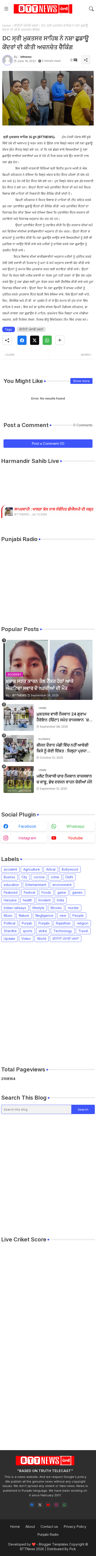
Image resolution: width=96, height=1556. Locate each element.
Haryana (10, 900)
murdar (73, 908)
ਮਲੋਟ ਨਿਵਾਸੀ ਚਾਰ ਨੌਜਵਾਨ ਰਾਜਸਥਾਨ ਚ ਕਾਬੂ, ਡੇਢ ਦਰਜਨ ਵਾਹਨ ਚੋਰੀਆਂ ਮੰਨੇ (64, 779)
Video (26, 939)
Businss (9, 877)
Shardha (10, 931)
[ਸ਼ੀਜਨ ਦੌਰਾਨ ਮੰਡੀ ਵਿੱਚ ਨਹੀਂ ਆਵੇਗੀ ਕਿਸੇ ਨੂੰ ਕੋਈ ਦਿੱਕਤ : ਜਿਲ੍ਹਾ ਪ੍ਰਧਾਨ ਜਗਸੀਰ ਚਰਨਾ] (18, 748)
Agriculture (31, 869)
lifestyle (38, 908)
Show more (81, 381)
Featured (10, 892)
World (41, 939)
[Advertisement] (48, 1004)
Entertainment (35, 885)
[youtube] (48, 1505)
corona (39, 877)
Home (6, 25)
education (11, 885)
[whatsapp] (64, 1505)
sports (27, 931)
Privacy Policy (75, 1526)
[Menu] (6, 9)
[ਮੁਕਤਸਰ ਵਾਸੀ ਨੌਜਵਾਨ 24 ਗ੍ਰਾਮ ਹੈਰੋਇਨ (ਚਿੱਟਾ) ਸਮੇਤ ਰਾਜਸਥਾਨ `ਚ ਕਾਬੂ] (18, 717)
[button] (91, 9)
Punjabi (44, 923)
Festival (29, 892)
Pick (72, 1549)
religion (82, 923)
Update (9, 939)
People (78, 915)
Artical (50, 869)
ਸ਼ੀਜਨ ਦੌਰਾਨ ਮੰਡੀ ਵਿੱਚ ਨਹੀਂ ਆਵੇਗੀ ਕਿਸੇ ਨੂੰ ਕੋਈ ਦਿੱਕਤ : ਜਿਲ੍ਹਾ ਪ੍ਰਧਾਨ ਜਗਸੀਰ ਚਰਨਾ (63, 748)
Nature (24, 915)
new (63, 915)
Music (8, 915)
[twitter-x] (40, 1505)
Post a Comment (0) (48, 443)
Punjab (27, 923)
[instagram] (56, 1505)
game (61, 892)
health (27, 900)
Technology (62, 931)
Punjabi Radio (48, 1534)
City (24, 877)
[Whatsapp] (47, 340)
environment (62, 885)
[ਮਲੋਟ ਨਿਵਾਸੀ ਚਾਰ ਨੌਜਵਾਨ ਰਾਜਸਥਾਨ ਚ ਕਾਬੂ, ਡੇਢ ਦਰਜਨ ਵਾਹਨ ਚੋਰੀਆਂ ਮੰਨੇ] (18, 779)
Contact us (49, 1526)
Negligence (44, 915)
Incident (44, 900)
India (60, 900)
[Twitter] (34, 340)
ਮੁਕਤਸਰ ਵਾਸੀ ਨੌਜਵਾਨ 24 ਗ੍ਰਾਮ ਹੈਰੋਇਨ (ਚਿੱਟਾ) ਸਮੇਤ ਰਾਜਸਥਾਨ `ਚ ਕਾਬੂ (63, 717)
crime (55, 877)
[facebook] (32, 1505)
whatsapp (75, 826)
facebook (27, 826)
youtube (75, 838)
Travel (83, 931)
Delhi (69, 877)
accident (10, 869)
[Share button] (59, 340)
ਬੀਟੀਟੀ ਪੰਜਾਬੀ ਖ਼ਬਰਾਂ (26, 25)
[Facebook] (22, 340)
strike (43, 931)
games (77, 892)
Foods (46, 892)
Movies (56, 908)
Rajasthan (63, 923)
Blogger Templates (53, 1544)
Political (9, 923)
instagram (27, 838)
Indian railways (15, 908)
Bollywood (70, 869)
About (30, 1526)
